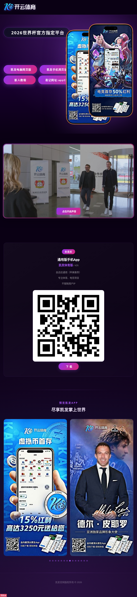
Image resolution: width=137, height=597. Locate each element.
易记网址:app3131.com (61, 80)
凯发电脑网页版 (21, 69)
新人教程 (20, 80)
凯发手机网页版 (57, 69)
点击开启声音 (69, 211)
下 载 (69, 366)
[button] (50, 560)
